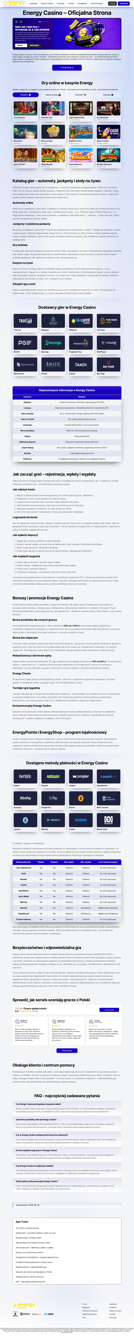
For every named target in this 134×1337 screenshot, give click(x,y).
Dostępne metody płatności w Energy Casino (34, 1262)
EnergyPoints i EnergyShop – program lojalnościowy (37, 1257)
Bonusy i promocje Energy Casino (29, 1252)
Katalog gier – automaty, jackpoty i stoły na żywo (36, 1233)
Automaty (107, 95)
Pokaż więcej (67, 1051)
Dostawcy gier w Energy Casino (29, 1238)
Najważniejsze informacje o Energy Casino (33, 1243)
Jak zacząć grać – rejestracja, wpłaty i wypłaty (35, 1248)
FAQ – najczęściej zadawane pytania (30, 1282)
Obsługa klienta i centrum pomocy (30, 1277)
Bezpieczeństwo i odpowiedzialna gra (31, 1267)
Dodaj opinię (109, 1010)
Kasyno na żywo (52, 95)
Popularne (24, 95)
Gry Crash (79, 95)
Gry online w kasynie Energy (27, 1228)
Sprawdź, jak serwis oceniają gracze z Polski (34, 1272)
